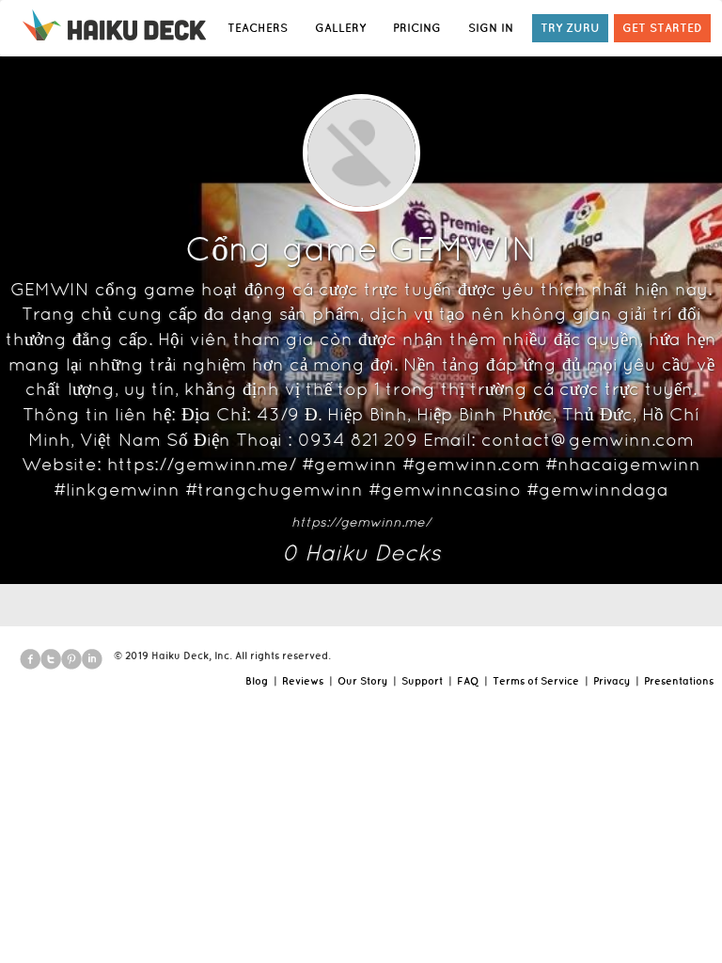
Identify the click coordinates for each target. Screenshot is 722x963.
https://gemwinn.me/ (361, 521)
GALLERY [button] (340, 28)
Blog (256, 681)
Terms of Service (536, 681)
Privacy (611, 681)
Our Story (362, 681)
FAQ (468, 681)
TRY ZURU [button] (570, 28)
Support (422, 681)
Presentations (679, 681)
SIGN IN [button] (490, 28)
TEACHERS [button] (258, 28)
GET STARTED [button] (662, 28)
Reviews (302, 681)
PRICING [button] (417, 28)
